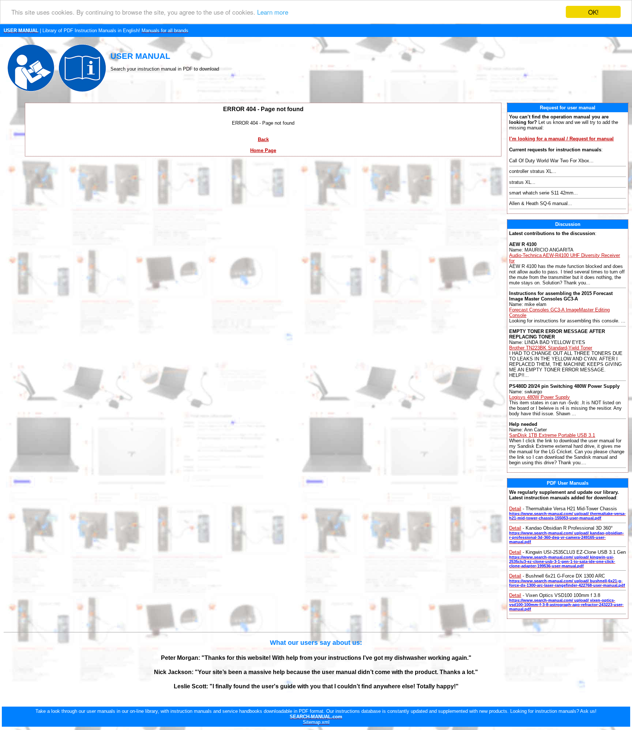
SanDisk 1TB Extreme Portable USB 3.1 (552, 435)
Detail (515, 508)
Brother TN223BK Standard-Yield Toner (550, 348)
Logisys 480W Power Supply (539, 397)
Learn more (272, 12)
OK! (593, 11)
